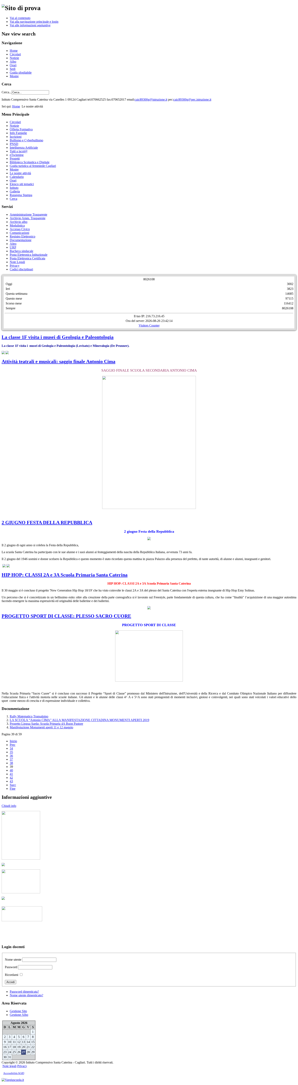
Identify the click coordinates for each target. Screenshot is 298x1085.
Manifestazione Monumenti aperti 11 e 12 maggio (41, 727)
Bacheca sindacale (21, 251)
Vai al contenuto (20, 18)
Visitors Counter (149, 325)
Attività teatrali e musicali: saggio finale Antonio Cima (58, 361)
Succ (13, 785)
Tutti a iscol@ (19, 151)
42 (11, 777)
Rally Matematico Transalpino (29, 716)
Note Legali (17, 262)
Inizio (13, 741)
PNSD (14, 144)
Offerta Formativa (21, 129)
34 (11, 748)
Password (11, 967)
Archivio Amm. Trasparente (27, 218)
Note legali (9, 1066)
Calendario (17, 177)
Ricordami (11, 974)
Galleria (15, 191)
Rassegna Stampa (21, 195)
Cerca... (7, 92)
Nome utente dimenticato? (26, 995)
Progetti (15, 158)
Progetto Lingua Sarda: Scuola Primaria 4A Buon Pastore (46, 723)
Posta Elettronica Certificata (27, 258)
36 (11, 755)
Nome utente (13, 959)
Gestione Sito (18, 1011)
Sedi (12, 69)
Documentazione (20, 240)
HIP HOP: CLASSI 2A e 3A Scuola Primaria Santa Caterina (65, 574)
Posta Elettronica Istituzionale (28, 254)
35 (11, 752)
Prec (12, 744)
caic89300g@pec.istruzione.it (192, 99)
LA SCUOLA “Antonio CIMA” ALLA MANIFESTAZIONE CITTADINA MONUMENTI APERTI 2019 (79, 720)
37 (11, 759)
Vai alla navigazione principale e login (34, 21)
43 (11, 781)
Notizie (14, 58)
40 (11, 770)
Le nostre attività (20, 173)
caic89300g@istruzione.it (151, 99)
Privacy (14, 265)
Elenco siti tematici (22, 184)
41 (11, 774)
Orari (13, 65)
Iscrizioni (15, 136)
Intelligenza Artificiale (24, 147)
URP (13, 247)
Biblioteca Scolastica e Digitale (29, 162)
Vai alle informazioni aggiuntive (30, 25)
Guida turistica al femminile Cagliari (33, 166)
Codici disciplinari (21, 269)
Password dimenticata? (24, 991)
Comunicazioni (19, 232)
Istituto (14, 187)
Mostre (14, 76)
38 (11, 763)
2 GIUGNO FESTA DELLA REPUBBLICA (47, 522)
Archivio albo (18, 222)
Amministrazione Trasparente (28, 214)
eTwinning (17, 155)
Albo (13, 61)
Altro (13, 243)
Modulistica (17, 225)
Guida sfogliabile (21, 72)
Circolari (15, 54)
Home (14, 50)
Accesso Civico (20, 229)
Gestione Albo (19, 1014)
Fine (12, 788)
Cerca (13, 198)
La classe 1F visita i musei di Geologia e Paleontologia (58, 337)
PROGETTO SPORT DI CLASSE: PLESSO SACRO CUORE (66, 616)
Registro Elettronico (22, 236)
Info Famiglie (18, 133)
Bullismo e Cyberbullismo (26, 140)
